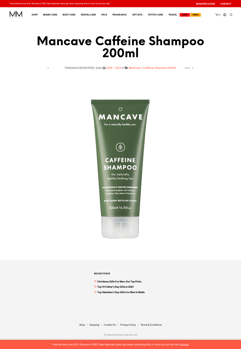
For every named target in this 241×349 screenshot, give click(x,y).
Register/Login (205, 4)
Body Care (69, 15)
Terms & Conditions (151, 324)
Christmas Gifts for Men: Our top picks (119, 281)
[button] (217, 14)
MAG (195, 15)
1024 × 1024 (113, 68)
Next (188, 68)
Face (104, 15)
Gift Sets (137, 15)
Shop (35, 15)
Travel (173, 15)
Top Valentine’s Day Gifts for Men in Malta (121, 292)
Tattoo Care (155, 15)
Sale (184, 15)
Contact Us (110, 324)
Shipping (94, 324)
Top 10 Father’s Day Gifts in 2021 (115, 286)
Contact (225, 4)
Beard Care (50, 15)
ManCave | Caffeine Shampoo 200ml (152, 68)
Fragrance (119, 15)
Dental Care (88, 15)
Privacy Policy (128, 324)
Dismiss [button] (184, 344)
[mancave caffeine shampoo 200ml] (120, 162)
